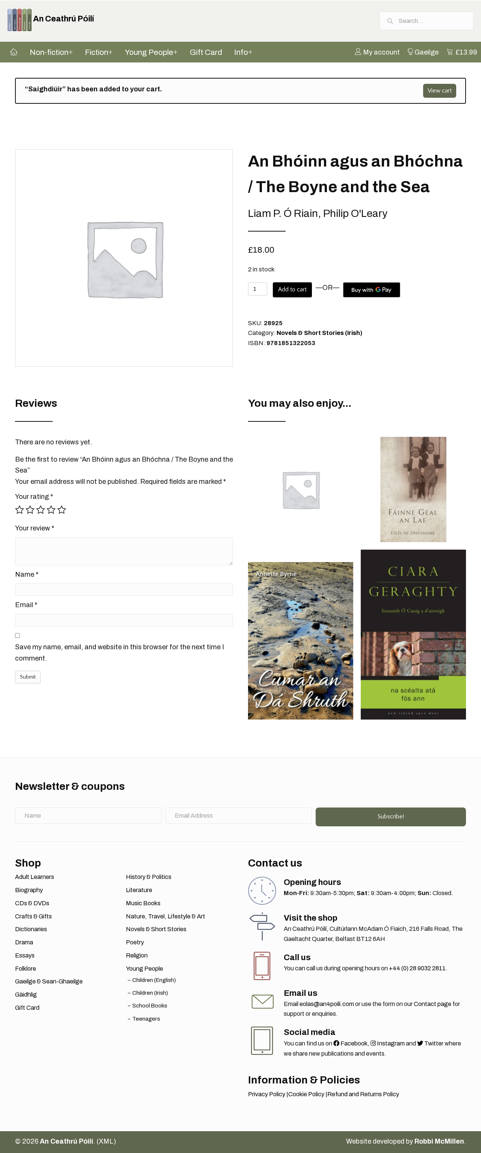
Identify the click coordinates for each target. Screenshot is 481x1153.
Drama (24, 942)
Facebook (353, 1043)
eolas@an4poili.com (326, 1004)
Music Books (143, 903)
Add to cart (292, 289)
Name (26, 574)
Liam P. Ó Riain (283, 213)
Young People (144, 968)
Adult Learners (34, 877)
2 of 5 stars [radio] (30, 509)
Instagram (390, 1043)
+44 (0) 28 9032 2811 (417, 968)
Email (26, 605)
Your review (34, 528)
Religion (137, 955)
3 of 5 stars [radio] (40, 509)
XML (106, 1141)
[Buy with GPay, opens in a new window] (371, 289)
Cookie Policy (306, 1094)
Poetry (135, 942)
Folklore (25, 968)
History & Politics (148, 877)
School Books (149, 1006)
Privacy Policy (266, 1094)
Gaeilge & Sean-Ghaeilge (49, 981)
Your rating (34, 496)
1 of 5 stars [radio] (19, 509)
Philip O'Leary (355, 213)
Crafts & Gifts (33, 916)
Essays (25, 955)
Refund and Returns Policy (363, 1094)
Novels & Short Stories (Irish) (319, 333)
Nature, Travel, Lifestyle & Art (165, 916)
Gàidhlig (26, 994)
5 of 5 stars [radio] (61, 509)
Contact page (432, 1004)
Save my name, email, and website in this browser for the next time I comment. (119, 652)
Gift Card (27, 1008)
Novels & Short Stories (156, 929)
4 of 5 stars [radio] (51, 509)
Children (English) (154, 980)
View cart (440, 90)
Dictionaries (31, 929)
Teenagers (146, 1019)
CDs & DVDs (32, 903)
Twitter (433, 1043)
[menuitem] (377, 51)
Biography (29, 890)
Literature (139, 890)
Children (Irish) (150, 993)
